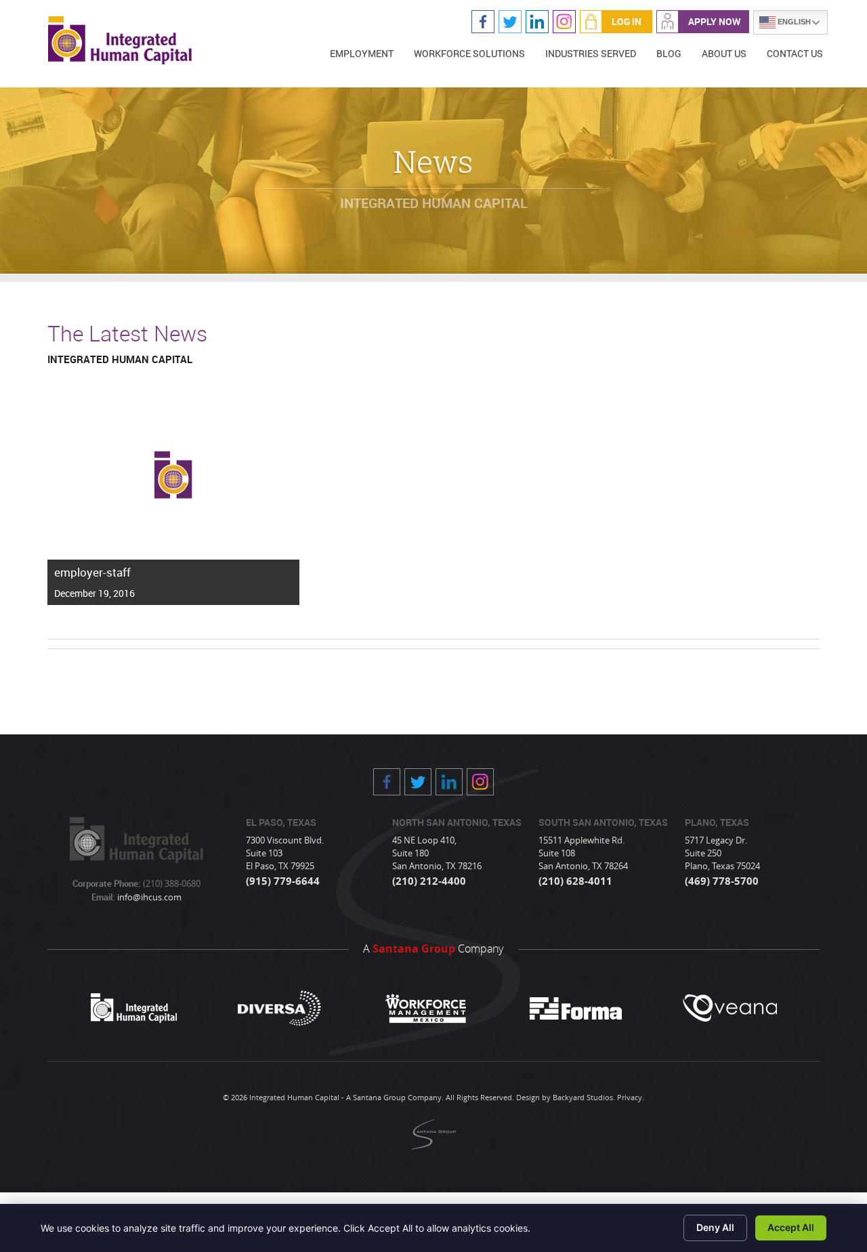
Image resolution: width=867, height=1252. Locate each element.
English (793, 22)
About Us (724, 53)
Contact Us (795, 53)
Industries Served (590, 53)
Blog (668, 53)
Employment (362, 53)
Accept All (790, 1227)
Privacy (629, 1097)
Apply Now (714, 21)
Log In (626, 21)
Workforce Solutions (469, 53)
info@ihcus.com (148, 897)
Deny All (715, 1227)
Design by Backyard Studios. (565, 1097)
